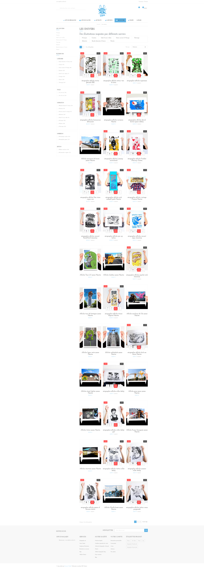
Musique (58, 32)
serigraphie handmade (132, 544)
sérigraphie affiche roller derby (113, 391)
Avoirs (112, 546)
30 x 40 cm (62, 92)
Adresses (113, 549)
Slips (80, 551)
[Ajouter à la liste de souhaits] (99, 73)
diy (143, 540)
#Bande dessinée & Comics (66, 105)
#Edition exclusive (64, 149)
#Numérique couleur (64, 136)
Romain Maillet (68, 566)
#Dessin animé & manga (65, 111)
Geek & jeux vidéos (60, 37)
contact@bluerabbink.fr (70, 540)
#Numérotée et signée (65, 152)
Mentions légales (98, 540)
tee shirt (134, 540)
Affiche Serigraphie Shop (100, 551)
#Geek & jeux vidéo (64, 117)
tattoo (128, 540)
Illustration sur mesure (84, 549)
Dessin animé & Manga (61, 40)
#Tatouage (62, 126)
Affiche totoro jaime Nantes (90, 430)
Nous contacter (98, 554)
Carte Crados (82, 543)
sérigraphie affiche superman (137, 81)
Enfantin (58, 44)
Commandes (113, 543)
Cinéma (58, 35)
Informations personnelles (116, 540)
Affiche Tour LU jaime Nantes (90, 275)
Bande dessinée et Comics (61, 47)
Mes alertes (113, 551)
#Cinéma (62, 108)
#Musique (62, 120)
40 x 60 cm (62, 95)
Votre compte (116, 537)
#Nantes (62, 123)
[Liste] (83, 47)
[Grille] (81, 47)
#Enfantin (62, 114)
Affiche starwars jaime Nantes (90, 469)
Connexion (141, 1)
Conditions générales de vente (101, 543)
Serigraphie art (83, 540)
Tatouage (58, 42)
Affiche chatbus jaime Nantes (113, 275)
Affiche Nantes (83, 554)
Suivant (145, 522)
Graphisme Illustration (84, 546)
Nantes (57, 49)
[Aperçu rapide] (99, 66)
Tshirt (139, 540)
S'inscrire (146, 1)
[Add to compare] (99, 76)
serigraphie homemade (132, 547)
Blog (96, 557)
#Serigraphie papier (64, 139)
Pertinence (139, 47)
